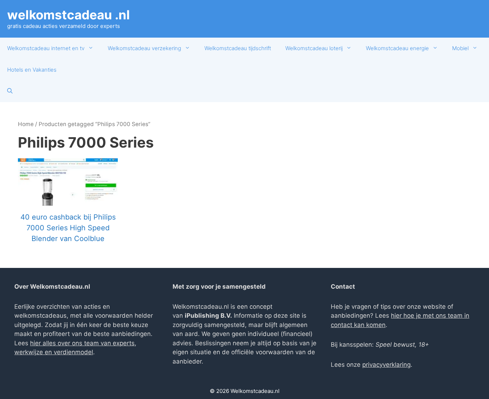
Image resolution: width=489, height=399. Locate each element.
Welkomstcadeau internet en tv (45, 48)
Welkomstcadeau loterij (314, 48)
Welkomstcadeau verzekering (144, 48)
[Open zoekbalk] (10, 91)
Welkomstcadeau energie (397, 48)
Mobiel (460, 48)
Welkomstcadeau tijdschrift (237, 48)
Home (26, 124)
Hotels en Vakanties (32, 69)
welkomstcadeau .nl (68, 14)
